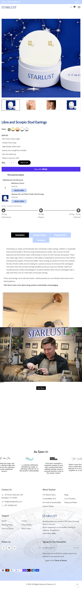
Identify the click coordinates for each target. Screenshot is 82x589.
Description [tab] (20, 235)
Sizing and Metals (70, 502)
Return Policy (26, 529)
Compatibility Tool (49, 499)
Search (4, 521)
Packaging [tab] (41, 240)
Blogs (66, 495)
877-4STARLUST (10, 505)
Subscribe (76, 548)
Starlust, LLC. (51, 584)
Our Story (40, 388)
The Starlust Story (49, 495)
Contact (24, 521)
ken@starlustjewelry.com (13, 502)
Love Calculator (70, 499)
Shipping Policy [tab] (60, 235)
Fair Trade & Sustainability (52, 502)
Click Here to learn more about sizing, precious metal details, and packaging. (31, 285)
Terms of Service (8, 529)
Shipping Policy (7, 525)
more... (54, 533)
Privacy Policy (26, 525)
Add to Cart (24, 163)
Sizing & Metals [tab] (39, 235)
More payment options (15, 175)
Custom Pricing (48, 506)
